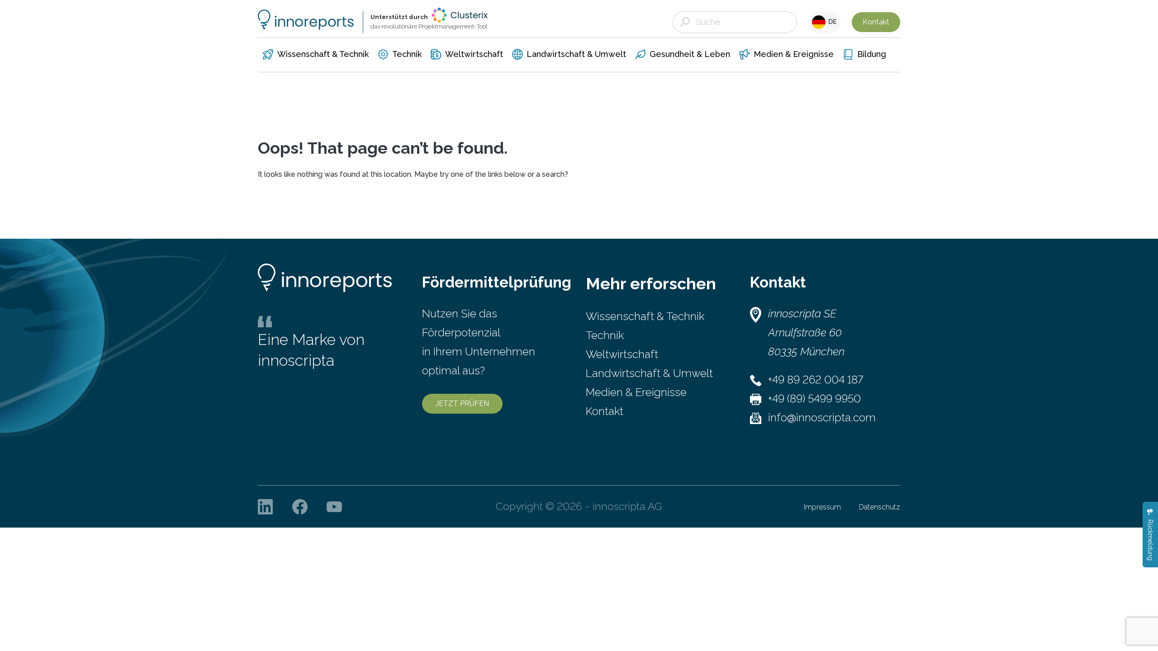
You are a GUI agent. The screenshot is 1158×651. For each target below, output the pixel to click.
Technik (605, 335)
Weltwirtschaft (622, 354)
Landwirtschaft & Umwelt (649, 373)
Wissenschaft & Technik (645, 316)
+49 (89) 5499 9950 (814, 398)
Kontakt (876, 22)
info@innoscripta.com (822, 417)
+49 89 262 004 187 (815, 379)
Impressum (822, 507)
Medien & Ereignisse (636, 392)
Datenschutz (879, 507)
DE (831, 21)
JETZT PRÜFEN (462, 403)
